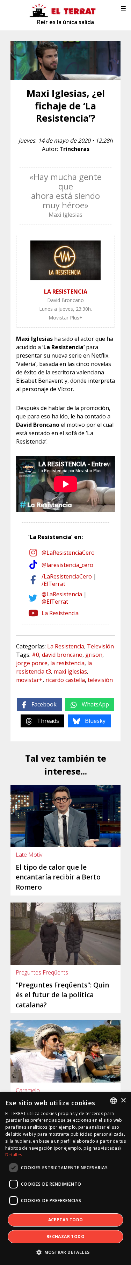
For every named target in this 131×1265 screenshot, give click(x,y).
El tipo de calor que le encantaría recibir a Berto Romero (58, 877)
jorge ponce (32, 663)
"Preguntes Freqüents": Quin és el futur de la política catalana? (62, 994)
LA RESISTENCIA (65, 291)
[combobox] (113, 1100)
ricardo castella (65, 680)
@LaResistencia (62, 594)
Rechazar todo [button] (65, 1236)
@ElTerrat (55, 601)
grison (93, 655)
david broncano (62, 655)
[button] (66, 1252)
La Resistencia (60, 613)
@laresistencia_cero (67, 565)
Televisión (100, 646)
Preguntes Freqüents (42, 972)
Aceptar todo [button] (65, 1220)
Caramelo (28, 1090)
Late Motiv (29, 854)
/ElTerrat (53, 584)
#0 (35, 655)
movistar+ (29, 680)
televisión (100, 680)
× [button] (123, 1100)
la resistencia (67, 663)
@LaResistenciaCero (68, 552)
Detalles (13, 1155)
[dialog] (65, 1178)
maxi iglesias (70, 671)
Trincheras (74, 149)
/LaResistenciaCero (67, 576)
